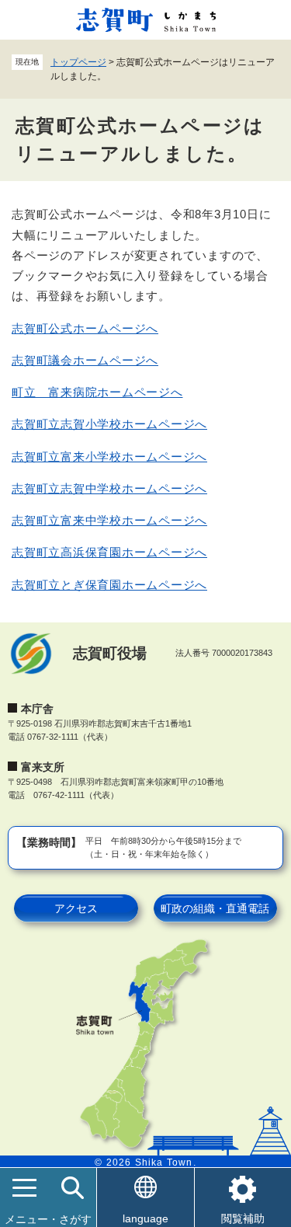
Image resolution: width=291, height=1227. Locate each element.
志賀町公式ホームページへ (85, 328)
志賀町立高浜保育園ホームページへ (109, 552)
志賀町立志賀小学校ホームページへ (109, 423)
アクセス (76, 908)
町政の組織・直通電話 (215, 908)
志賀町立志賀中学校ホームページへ (109, 488)
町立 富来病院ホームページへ (97, 392)
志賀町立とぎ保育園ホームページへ (109, 584)
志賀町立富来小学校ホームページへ (109, 456)
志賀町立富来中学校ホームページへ (109, 520)
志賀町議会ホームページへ (85, 360)
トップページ (78, 62)
